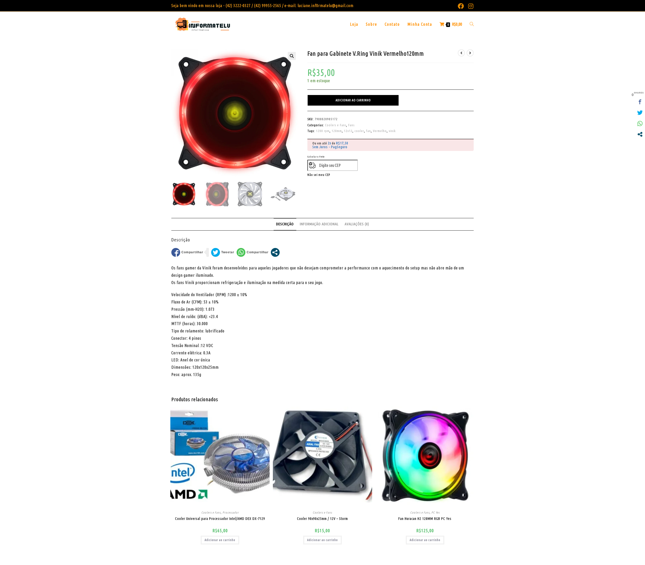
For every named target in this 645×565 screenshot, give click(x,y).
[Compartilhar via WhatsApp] (253, 252)
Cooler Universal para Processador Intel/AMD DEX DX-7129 (220, 519)
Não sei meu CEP (318, 174)
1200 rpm (323, 131)
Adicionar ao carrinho (353, 100)
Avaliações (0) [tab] (357, 224)
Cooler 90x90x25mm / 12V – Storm (322, 519)
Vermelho (380, 131)
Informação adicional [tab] (319, 224)
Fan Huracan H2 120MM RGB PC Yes (425, 519)
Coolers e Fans (335, 125)
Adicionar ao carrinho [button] (220, 540)
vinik (392, 131)
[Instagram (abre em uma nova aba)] (470, 6)
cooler (359, 131)
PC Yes (435, 512)
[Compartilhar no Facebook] (187, 252)
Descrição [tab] (285, 224)
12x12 (348, 131)
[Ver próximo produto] (470, 52)
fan (368, 131)
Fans (351, 125)
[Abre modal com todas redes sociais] (275, 252)
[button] (292, 56)
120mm (337, 131)
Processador (230, 512)
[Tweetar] (222, 252)
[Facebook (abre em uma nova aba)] (461, 6)
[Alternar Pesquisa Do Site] (471, 24)
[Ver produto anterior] (461, 52)
